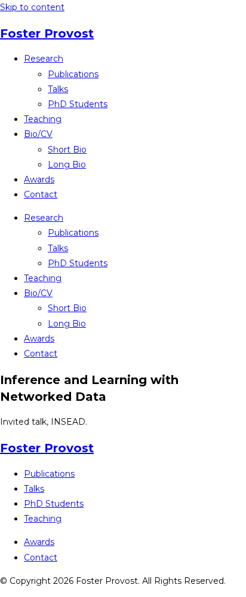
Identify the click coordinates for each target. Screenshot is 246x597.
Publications (73, 74)
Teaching (42, 119)
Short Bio (67, 149)
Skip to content (32, 7)
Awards (39, 179)
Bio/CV (38, 134)
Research (43, 58)
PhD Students (77, 104)
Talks (58, 89)
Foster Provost (47, 33)
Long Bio (67, 164)
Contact (40, 194)
